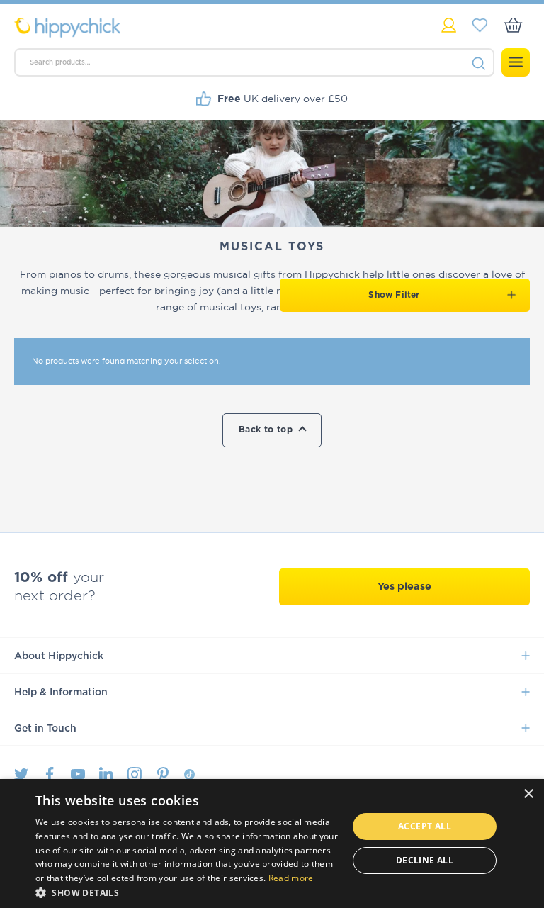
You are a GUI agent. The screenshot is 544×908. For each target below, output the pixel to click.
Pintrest (163, 774)
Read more (291, 878)
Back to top (266, 429)
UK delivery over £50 (282, 98)
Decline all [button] (424, 860)
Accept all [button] (424, 826)
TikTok (189, 774)
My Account (448, 25)
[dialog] (272, 843)
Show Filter (393, 295)
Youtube (78, 774)
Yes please (404, 586)
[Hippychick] (143, 28)
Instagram (135, 774)
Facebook (49, 774)
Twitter (21, 774)
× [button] (528, 794)
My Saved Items (480, 25)
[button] (187, 891)
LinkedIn (106, 774)
